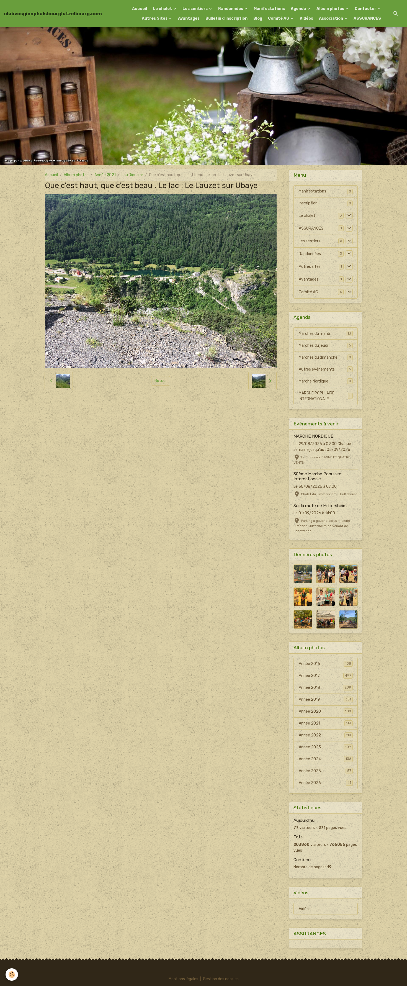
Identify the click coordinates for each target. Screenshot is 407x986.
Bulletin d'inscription (226, 18)
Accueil (139, 8)
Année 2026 (325, 782)
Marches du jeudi (325, 345)
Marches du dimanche (325, 357)
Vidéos (306, 18)
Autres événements (325, 369)
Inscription (308, 203)
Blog (257, 18)
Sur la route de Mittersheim (320, 505)
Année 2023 (325, 747)
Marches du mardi (325, 333)
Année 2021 (105, 175)
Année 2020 (325, 711)
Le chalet (163, 8)
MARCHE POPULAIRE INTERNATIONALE (325, 396)
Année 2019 (325, 699)
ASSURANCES (367, 18)
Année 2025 (325, 771)
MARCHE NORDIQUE (313, 436)
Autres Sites (155, 18)
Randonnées (231, 8)
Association (331, 18)
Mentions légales (183, 979)
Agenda (299, 8)
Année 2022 (325, 735)
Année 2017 (325, 675)
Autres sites (310, 266)
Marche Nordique (325, 381)
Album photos (330, 8)
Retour (160, 380)
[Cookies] (12, 974)
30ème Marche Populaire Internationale (317, 476)
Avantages (189, 18)
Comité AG (279, 18)
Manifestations (269, 8)
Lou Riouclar (132, 175)
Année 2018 (325, 687)
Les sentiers (195, 8)
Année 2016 (325, 663)
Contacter (366, 8)
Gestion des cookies (221, 979)
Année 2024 (325, 759)
